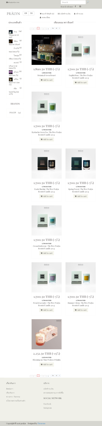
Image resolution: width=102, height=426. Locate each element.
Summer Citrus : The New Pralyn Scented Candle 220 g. (80, 304)
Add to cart (47, 80)
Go (53, 28)
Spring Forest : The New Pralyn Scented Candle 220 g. (80, 190)
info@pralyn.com (13, 2)
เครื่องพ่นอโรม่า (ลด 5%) (14, 82)
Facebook (47, 404)
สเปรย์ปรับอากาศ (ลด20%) (14, 65)
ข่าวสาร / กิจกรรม (13, 397)
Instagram (48, 408)
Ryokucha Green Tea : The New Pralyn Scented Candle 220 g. (46, 133)
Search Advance (67, 6)
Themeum (41, 423)
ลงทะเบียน (46, 17)
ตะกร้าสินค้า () (48, 13)
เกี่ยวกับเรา (10, 393)
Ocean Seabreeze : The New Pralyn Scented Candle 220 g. (46, 247)
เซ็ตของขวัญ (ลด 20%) (14, 91)
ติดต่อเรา (9, 389)
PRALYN (15, 112)
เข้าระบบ (79, 13)
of (56, 28)
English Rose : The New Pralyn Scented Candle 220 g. (80, 76)
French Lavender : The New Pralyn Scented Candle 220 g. (46, 304)
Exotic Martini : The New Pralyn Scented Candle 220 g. (46, 190)
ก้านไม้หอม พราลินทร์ (14, 34)
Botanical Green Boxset (47, 75)
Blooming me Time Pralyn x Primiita (46, 360)
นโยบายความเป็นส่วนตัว (15, 400)
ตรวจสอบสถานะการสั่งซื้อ (53, 393)
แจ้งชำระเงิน (65, 13)
